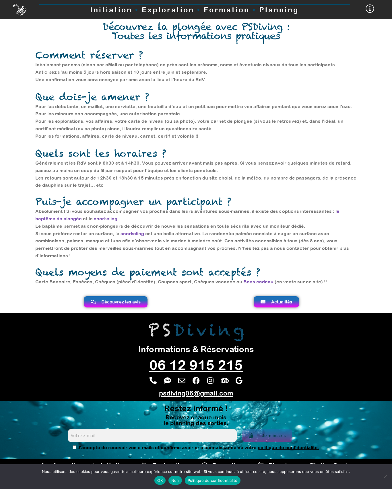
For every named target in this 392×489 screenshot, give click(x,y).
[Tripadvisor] (225, 380)
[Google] (239, 380)
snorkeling (105, 218)
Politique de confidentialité (213, 480)
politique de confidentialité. (288, 447)
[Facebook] (196, 380)
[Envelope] (181, 380)
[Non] (385, 477)
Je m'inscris (274, 435)
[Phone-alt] (153, 380)
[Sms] (167, 380)
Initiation (111, 9)
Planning (279, 9)
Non (175, 480)
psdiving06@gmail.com (196, 393)
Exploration (173, 9)
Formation (227, 9)
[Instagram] (210, 380)
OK (160, 480)
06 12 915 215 (196, 365)
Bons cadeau (258, 281)
